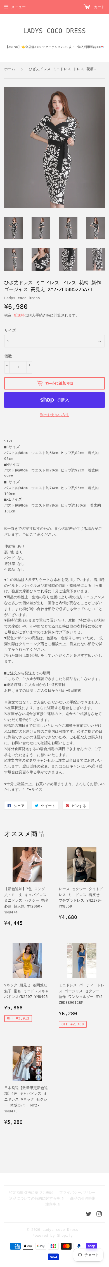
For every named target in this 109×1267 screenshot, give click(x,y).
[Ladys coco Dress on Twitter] (88, 1215)
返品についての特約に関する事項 (36, 1198)
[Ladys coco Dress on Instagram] (99, 1215)
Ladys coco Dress (54, 31)
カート (98, 7)
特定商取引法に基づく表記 (31, 1192)
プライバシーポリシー (77, 1192)
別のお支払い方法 (54, 415)
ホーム (9, 69)
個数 (8, 356)
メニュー (18, 7)
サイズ (10, 330)
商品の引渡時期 (83, 1198)
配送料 (19, 315)
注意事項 (52, 1204)
